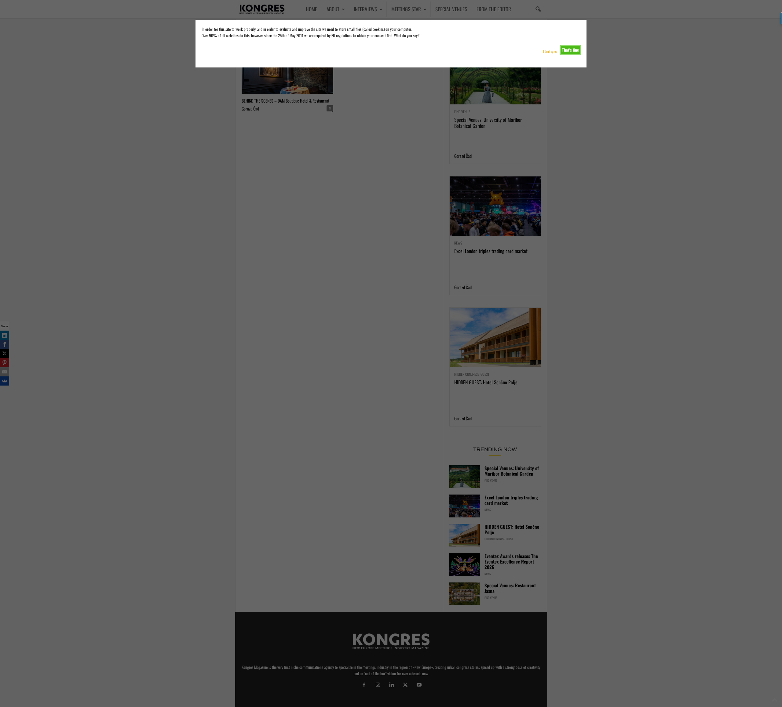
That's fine (570, 50)
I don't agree (550, 51)
